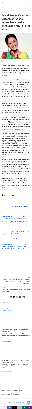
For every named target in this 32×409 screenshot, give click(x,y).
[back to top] (28, 403)
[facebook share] (11, 297)
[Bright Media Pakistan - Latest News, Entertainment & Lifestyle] (16, 2)
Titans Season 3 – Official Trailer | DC (13, 391)
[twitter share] (14, 297)
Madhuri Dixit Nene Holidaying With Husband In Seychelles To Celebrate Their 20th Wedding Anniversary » (17, 281)
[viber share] (24, 297)
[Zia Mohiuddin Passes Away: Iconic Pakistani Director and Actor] (16, 349)
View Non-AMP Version (20, 402)
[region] (16, 263)
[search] (29, 2)
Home (3, 7)
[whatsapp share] (20, 297)
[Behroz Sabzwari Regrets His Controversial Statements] (16, 319)
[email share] (17, 297)
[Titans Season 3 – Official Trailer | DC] (16, 380)
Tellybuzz (4, 12)
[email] (19, 407)
